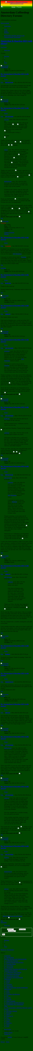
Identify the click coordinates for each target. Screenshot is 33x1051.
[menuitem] (5, 29)
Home (13, 7)
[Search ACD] (5, 7)
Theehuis (23, 257)
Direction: (5, 931)
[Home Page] (2, 7)
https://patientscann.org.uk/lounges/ (12, 916)
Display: (4, 929)
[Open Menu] (31, 7)
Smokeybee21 (5, 665)
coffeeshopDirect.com (16, 3)
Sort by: (16, 929)
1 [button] (4, 58)
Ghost (6, 149)
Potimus (3, 637)
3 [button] (4, 61)
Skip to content (5, 23)
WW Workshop (17, 254)
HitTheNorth (4, 67)
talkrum (3, 696)
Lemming (3, 223)
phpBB (10, 1037)
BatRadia (3, 268)
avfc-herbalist (4, 101)
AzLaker (6, 119)
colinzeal (3, 297)
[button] (6, 56)
